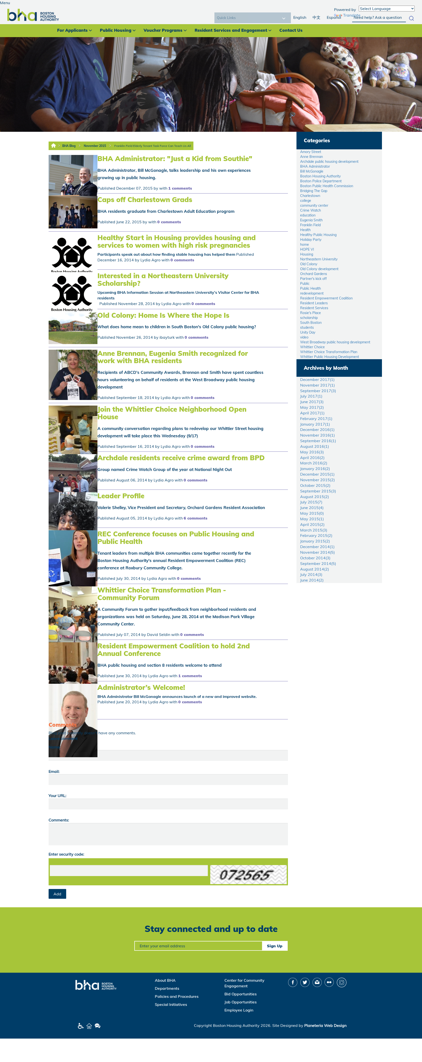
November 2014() (317, 552)
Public (304, 283)
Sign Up (274, 945)
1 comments (180, 188)
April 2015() (312, 524)
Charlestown (310, 196)
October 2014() (315, 557)
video (304, 337)
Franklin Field (310, 225)
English (299, 17)
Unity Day (307, 332)
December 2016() (317, 429)
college (305, 200)
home (304, 244)
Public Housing (115, 30)
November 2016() (317, 435)
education (308, 215)
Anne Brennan (311, 156)
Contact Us (291, 30)
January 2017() (315, 424)
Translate (351, 15)
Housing (306, 254)
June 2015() (312, 507)
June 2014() (312, 580)
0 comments (169, 221)
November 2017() (317, 385)
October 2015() (315, 485)
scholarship (309, 318)
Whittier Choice (312, 347)
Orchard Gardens (313, 274)
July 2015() (311, 502)
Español (334, 17)
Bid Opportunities (240, 993)
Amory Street (310, 152)
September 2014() (318, 563)
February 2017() (316, 418)
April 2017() (312, 412)
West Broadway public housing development (335, 342)
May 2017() (312, 407)
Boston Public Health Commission (326, 186)
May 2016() (312, 451)
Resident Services (314, 308)
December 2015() (317, 474)
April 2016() (312, 457)
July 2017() (311, 396)
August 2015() (314, 496)
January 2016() (315, 468)
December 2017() (317, 379)
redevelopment (312, 293)
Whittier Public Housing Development (329, 357)
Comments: (59, 819)
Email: (54, 771)
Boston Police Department (321, 181)
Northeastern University (319, 259)
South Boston (311, 322)
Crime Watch (310, 210)
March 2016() (313, 462)
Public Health (310, 288)
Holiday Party (310, 239)
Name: (55, 747)
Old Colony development (319, 269)
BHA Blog (68, 146)
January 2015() (315, 541)
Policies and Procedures (177, 996)
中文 (316, 17)
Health (305, 230)
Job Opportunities (240, 1002)
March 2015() (313, 530)
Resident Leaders (314, 303)
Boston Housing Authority (320, 176)
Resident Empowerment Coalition (326, 298)
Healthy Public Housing (318, 235)
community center (314, 205)
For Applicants (72, 30)
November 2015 (95, 146)
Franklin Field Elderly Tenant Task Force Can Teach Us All (152, 146)
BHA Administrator (315, 166)
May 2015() (312, 513)
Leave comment (63, 738)
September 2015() (318, 491)
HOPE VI (307, 249)
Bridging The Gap (313, 191)
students (307, 327)
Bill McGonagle (311, 171)
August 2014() (314, 569)
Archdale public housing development (329, 161)
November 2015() (317, 479)
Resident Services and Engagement (231, 30)
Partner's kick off (313, 278)
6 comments (195, 518)
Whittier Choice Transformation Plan (328, 352)
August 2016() (314, 446)
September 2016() (318, 440)
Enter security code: (66, 854)
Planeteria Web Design (325, 1025)
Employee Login (238, 1010)
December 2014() (317, 546)
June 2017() (312, 401)
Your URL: (57, 795)
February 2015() (316, 535)
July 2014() (311, 574)
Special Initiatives (171, 1004)
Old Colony (308, 264)
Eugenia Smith (311, 220)
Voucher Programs (163, 30)
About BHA (165, 980)
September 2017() (318, 390)
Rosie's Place (310, 313)
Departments (167, 988)
